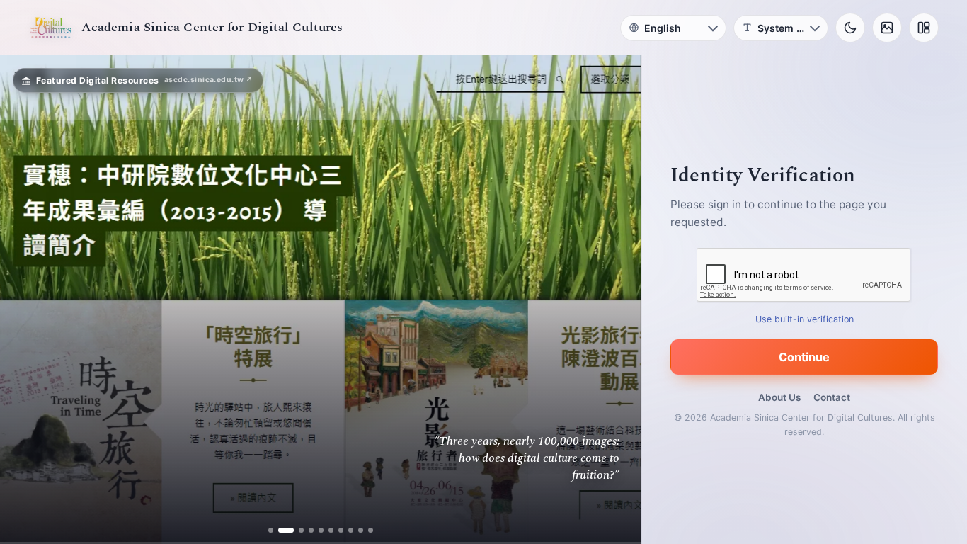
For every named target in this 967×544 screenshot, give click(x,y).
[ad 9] (360, 530)
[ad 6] (330, 530)
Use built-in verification (804, 319)
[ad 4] (311, 530)
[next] (615, 299)
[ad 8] (350, 530)
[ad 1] (270, 530)
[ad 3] (296, 530)
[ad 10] (370, 530)
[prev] (25, 299)
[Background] (887, 27)
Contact (831, 397)
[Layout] (924, 27)
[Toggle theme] (850, 27)
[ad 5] (321, 530)
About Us (779, 397)
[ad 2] (280, 530)
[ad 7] (340, 530)
